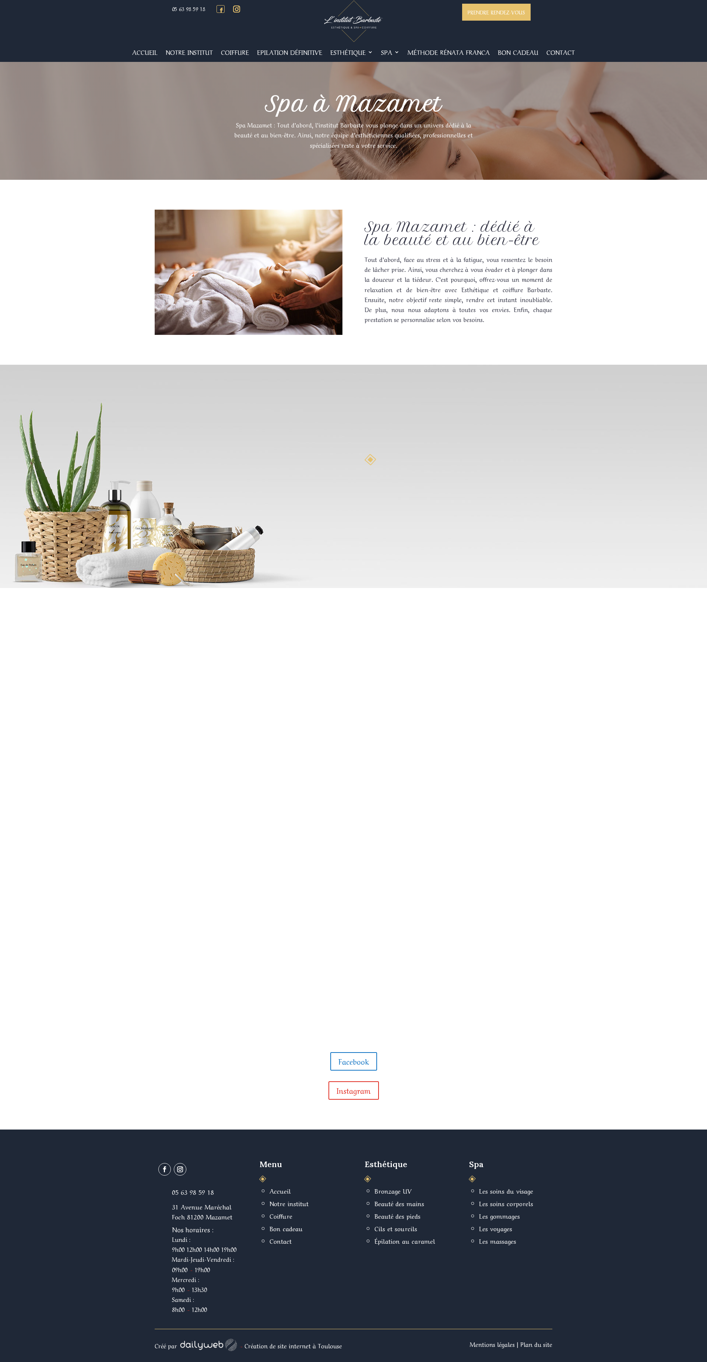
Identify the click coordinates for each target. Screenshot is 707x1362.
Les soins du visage (506, 1190)
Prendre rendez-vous (496, 11)
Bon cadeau (518, 51)
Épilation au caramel (404, 1240)
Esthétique (348, 51)
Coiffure (235, 51)
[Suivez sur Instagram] (236, 9)
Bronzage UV (393, 1190)
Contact (560, 51)
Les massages (497, 1240)
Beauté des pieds (397, 1215)
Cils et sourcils (395, 1228)
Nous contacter (402, 538)
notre (322, 134)
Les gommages (499, 1215)
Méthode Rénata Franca (449, 51)
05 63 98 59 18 (188, 8)
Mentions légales (492, 1344)
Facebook (353, 1061)
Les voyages (495, 1228)
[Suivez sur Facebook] (221, 10)
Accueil (145, 51)
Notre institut (189, 51)
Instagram (354, 1090)
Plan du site (536, 1344)
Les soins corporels (506, 1203)
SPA (386, 51)
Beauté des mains (399, 1203)
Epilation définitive (289, 51)
